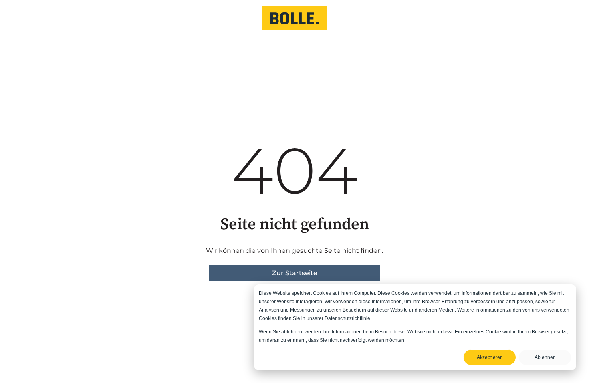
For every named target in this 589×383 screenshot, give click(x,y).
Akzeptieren (490, 357)
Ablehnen (545, 357)
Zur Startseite (294, 273)
